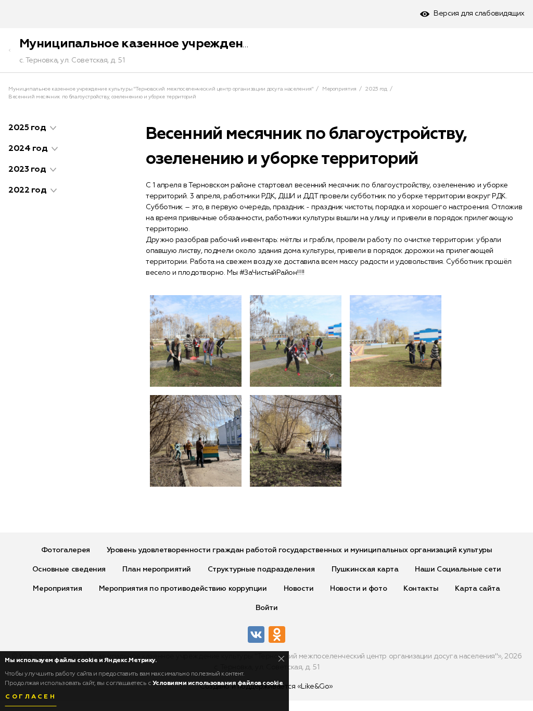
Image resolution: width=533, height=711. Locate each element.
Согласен (30, 697)
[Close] (281, 659)
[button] (53, 128)
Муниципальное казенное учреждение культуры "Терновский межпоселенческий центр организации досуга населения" (160, 89)
